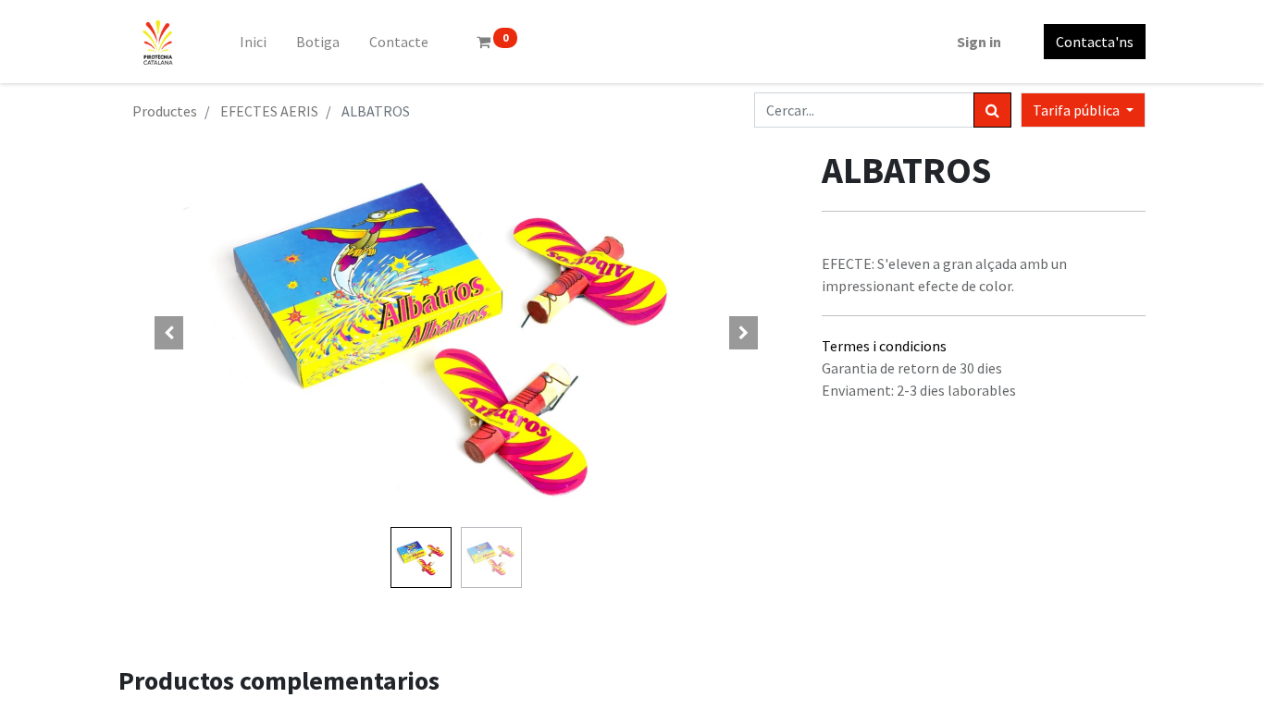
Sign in (979, 41)
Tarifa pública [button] (1077, 110)
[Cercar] (992, 110)
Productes (164, 111)
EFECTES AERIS (269, 111)
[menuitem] (253, 41)
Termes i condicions (884, 346)
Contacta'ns (1095, 41)
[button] (169, 332)
